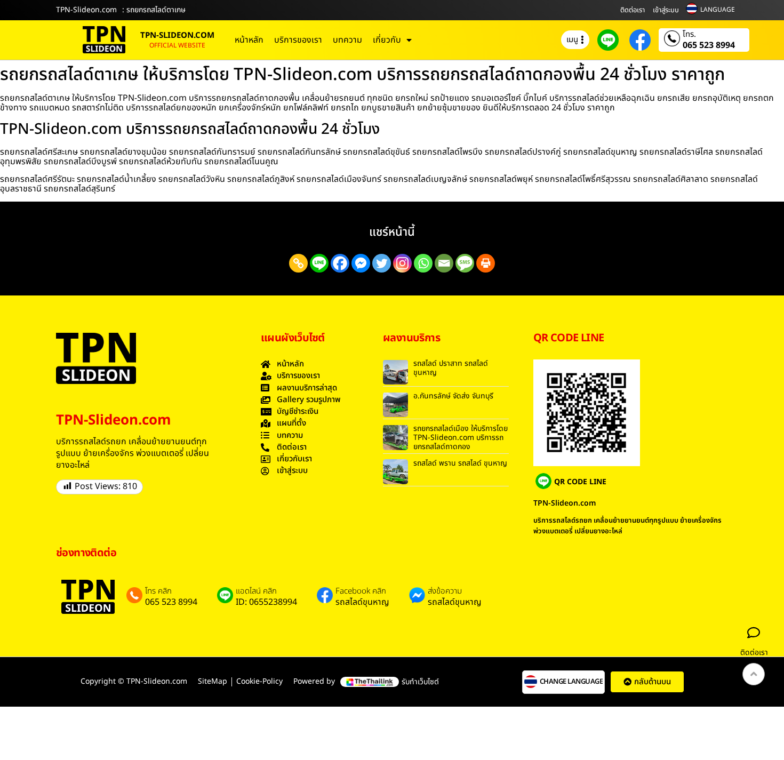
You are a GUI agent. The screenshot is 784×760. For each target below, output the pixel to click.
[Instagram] (402, 263)
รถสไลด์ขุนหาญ (362, 602)
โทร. (689, 35)
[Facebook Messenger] (360, 263)
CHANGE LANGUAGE (571, 682)
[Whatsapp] (423, 263)
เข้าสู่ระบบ (666, 10)
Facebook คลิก (360, 591)
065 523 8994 (709, 45)
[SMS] (464, 263)
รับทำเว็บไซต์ (420, 681)
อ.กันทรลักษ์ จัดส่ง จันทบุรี (453, 396)
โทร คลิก (158, 591)
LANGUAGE (717, 9)
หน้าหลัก (249, 40)
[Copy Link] (298, 263)
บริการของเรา (298, 40)
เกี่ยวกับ (387, 40)
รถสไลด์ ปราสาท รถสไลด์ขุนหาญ (450, 368)
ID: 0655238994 (266, 602)
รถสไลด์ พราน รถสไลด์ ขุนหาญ (460, 463)
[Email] (444, 263)
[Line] (319, 263)
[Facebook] (340, 263)
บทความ (347, 40)
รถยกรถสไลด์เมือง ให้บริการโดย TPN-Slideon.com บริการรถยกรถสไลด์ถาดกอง (460, 437)
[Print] (485, 263)
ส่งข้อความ (445, 591)
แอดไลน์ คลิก (256, 591)
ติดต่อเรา (632, 10)
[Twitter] (381, 263)
